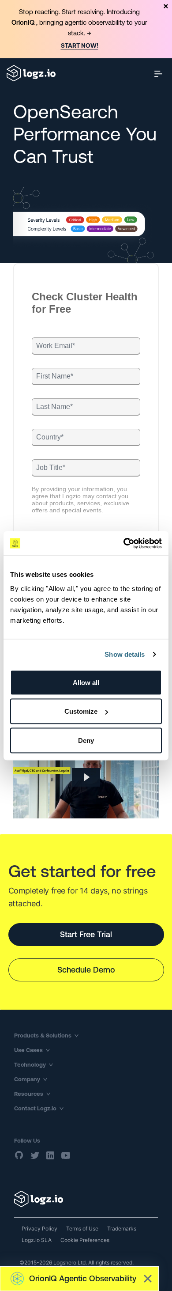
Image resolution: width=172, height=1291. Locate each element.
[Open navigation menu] (158, 73)
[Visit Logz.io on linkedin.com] (50, 1155)
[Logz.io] (86, 1199)
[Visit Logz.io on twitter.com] (35, 1155)
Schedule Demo (86, 969)
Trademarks (121, 1228)
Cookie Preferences (84, 1240)
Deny (86, 740)
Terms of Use (82, 1228)
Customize (80, 711)
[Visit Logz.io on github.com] (19, 1155)
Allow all (86, 682)
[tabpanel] (86, 29)
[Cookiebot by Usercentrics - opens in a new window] (124, 543)
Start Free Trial (86, 934)
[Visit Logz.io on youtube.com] (65, 1155)
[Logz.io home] (31, 73)
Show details (125, 654)
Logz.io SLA (37, 1240)
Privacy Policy (39, 1228)
